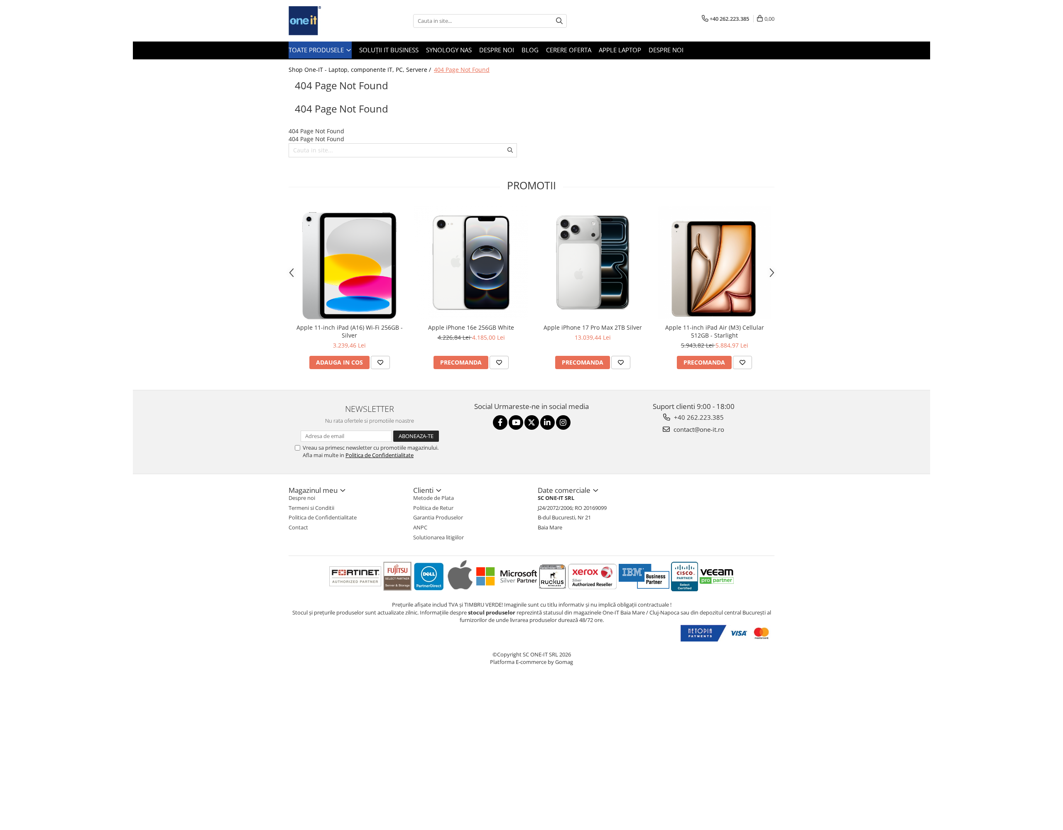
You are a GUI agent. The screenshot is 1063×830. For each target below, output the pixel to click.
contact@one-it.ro (698, 429)
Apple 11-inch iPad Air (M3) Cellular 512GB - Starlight (714, 331)
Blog (530, 50)
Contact (298, 527)
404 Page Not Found (462, 69)
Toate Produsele (317, 50)
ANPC (420, 527)
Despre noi (496, 50)
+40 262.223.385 (698, 417)
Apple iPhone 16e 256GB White (471, 327)
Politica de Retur (433, 508)
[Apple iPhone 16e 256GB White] (471, 262)
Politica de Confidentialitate (379, 455)
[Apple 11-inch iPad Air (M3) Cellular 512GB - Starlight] (714, 262)
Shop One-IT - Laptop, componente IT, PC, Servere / (361, 69)
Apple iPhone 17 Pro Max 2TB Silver (593, 327)
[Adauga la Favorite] (380, 362)
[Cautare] (559, 21)
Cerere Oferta (568, 50)
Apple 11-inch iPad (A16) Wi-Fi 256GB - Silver (349, 331)
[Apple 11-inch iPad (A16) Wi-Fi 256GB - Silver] (349, 262)
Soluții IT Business (389, 50)
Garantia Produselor (438, 517)
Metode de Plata (433, 498)
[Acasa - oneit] (330, 20)
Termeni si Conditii (311, 508)
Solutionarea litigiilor (438, 537)
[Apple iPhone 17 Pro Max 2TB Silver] (592, 262)
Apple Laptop (620, 50)
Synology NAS (449, 50)
